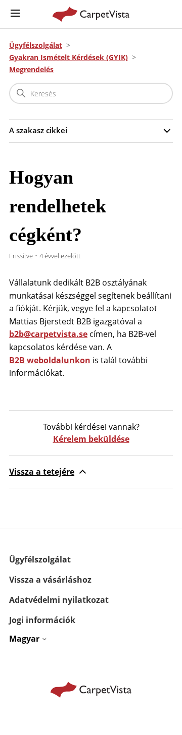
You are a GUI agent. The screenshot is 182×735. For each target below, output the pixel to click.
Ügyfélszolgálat (35, 45)
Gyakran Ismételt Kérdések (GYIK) (68, 57)
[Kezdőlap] (91, 14)
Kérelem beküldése (91, 438)
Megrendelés (31, 69)
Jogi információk (42, 620)
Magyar (25, 638)
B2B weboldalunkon (49, 360)
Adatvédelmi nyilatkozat (59, 599)
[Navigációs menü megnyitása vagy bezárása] (15, 14)
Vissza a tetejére (41, 471)
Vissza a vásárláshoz (50, 579)
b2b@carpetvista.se (48, 334)
